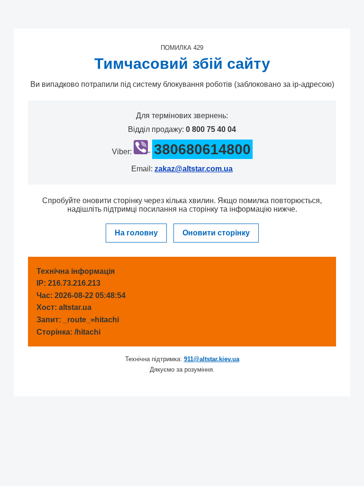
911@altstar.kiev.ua (211, 359)
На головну (136, 233)
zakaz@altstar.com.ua (194, 169)
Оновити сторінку (216, 233)
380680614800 (202, 149)
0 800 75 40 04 (211, 129)
